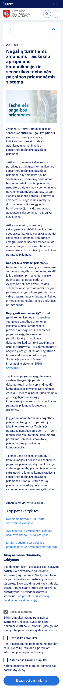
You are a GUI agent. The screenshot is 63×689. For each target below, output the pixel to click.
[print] (53, 29)
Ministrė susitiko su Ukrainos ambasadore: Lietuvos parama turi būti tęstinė (31, 547)
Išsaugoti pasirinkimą (31, 680)
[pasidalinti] (9, 29)
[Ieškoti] (47, 14)
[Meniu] (56, 14)
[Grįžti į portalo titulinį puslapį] (8, 4)
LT (53, 4)
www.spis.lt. (14, 367)
